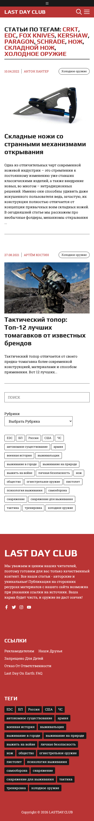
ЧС (59, 438)
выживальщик (48, 455)
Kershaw (72, 35)
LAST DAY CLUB (24, 12)
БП (20, 438)
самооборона (57, 490)
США (47, 438)
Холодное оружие (74, 71)
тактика (13, 508)
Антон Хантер (36, 71)
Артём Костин (36, 255)
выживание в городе (22, 464)
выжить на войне (19, 473)
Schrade (51, 41)
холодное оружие (35, 53)
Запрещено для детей (23, 658)
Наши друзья (50, 651)
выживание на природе (60, 464)
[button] (79, 12)
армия (58, 447)
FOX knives (37, 35)
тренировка (33, 508)
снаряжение (16, 499)
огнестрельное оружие (43, 482)
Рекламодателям (19, 651)
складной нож (29, 47)
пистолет (73, 482)
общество (14, 482)
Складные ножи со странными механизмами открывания (45, 144)
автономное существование (27, 447)
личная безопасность (54, 473)
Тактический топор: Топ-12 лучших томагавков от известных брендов (45, 331)
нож (75, 41)
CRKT (70, 29)
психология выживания (24, 490)
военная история (19, 455)
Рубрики (12, 413)
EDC (10, 35)
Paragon (19, 41)
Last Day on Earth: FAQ (23, 673)
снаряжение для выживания (52, 499)
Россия (33, 438)
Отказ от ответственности (27, 665)
